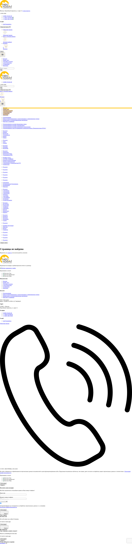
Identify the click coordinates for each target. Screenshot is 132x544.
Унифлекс (5, 207)
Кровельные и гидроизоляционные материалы (15, 120)
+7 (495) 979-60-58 (8, 314)
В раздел (5, 130)
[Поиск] (1, 70)
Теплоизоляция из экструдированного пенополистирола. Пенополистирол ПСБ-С (24, 128)
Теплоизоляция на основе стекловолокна (13, 125)
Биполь (5, 209)
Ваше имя (2, 493)
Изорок (5, 132)
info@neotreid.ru (7, 24)
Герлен (5, 220)
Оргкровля (6, 182)
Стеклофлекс (6, 197)
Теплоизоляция (7, 117)
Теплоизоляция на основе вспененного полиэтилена (16, 127)
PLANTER (6, 204)
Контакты (5, 65)
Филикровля (6, 185)
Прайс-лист (6, 60)
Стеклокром (6, 192)
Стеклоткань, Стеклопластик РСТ (12, 163)
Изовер (5, 143)
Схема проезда (26, 10)
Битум (4, 228)
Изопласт (5, 186)
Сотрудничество (7, 63)
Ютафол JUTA (7, 157)
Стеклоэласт (6, 193)
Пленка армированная (9, 161)
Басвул (4, 136)
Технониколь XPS (7, 155)
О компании (6, 64)
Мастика (5, 227)
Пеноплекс (6, 152)
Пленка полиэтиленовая (9, 160)
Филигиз (5, 216)
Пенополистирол (7, 153)
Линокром (5, 208)
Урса (4, 141)
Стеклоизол (6, 190)
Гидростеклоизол (7, 200)
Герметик (5, 229)
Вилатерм (5, 148)
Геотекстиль (6, 164)
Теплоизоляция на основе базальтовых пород (15, 124)
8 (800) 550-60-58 (7, 16)
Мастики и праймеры (8, 121)
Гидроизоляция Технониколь (10, 184)
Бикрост (5, 212)
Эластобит (6, 196)
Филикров (5, 219)
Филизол (5, 217)
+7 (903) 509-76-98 (8, 19)
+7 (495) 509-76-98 (8, 315)
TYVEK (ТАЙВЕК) (8, 159)
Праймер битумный (8, 225)
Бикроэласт (6, 211)
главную (9, 252)
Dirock (4, 137)
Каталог (5, 58)
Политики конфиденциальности (8, 507)
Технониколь (6, 135)
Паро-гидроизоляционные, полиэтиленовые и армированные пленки (21, 118)
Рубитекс (5, 194)
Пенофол (5, 147)
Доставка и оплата (8, 61)
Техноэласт (6, 205)
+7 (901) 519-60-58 (8, 17)
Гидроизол (6, 198)
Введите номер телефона (6, 497)
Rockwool (5, 133)
